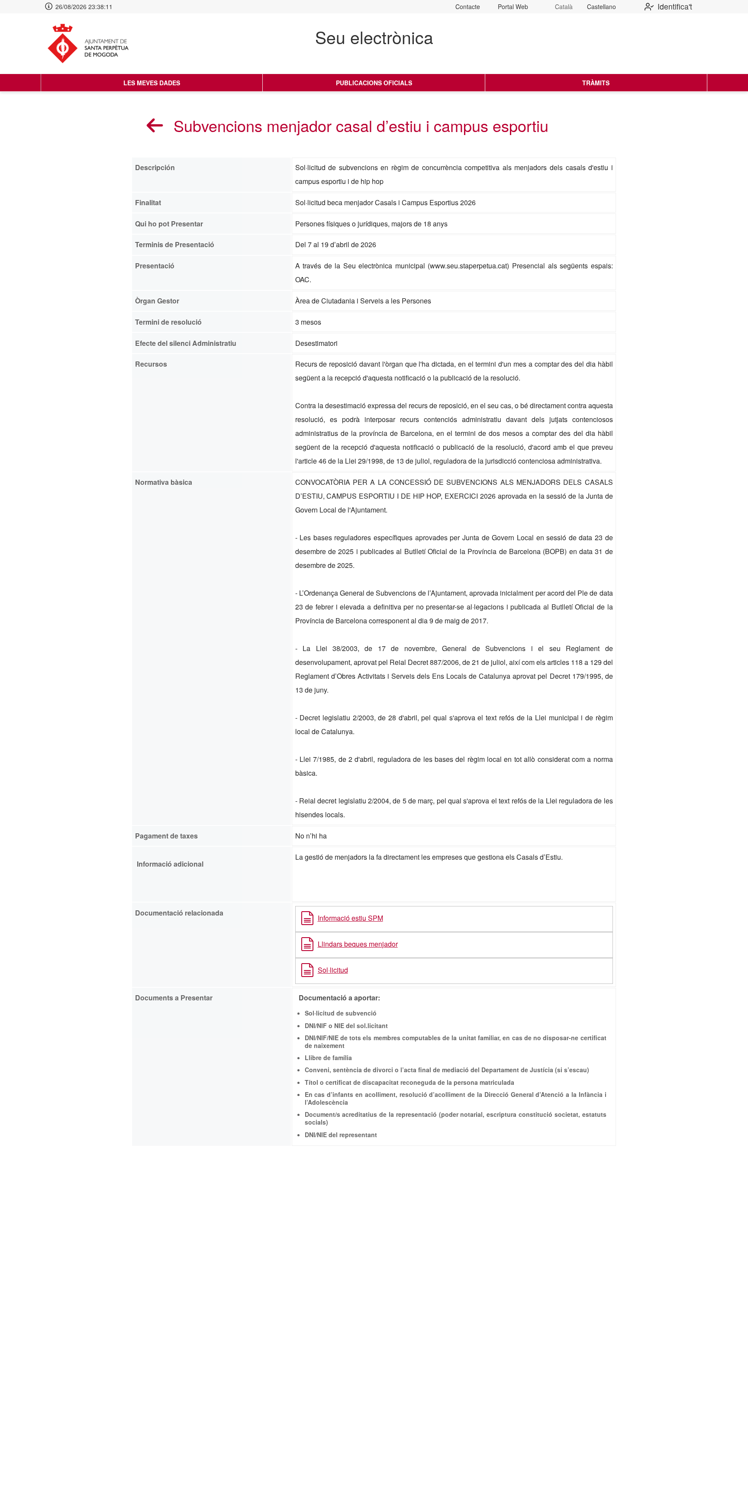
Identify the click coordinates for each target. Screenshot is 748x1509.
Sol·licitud (333, 970)
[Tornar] (155, 125)
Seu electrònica (374, 37)
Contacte (467, 6)
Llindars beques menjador (358, 944)
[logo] (95, 44)
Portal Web (513, 6)
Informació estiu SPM (350, 918)
